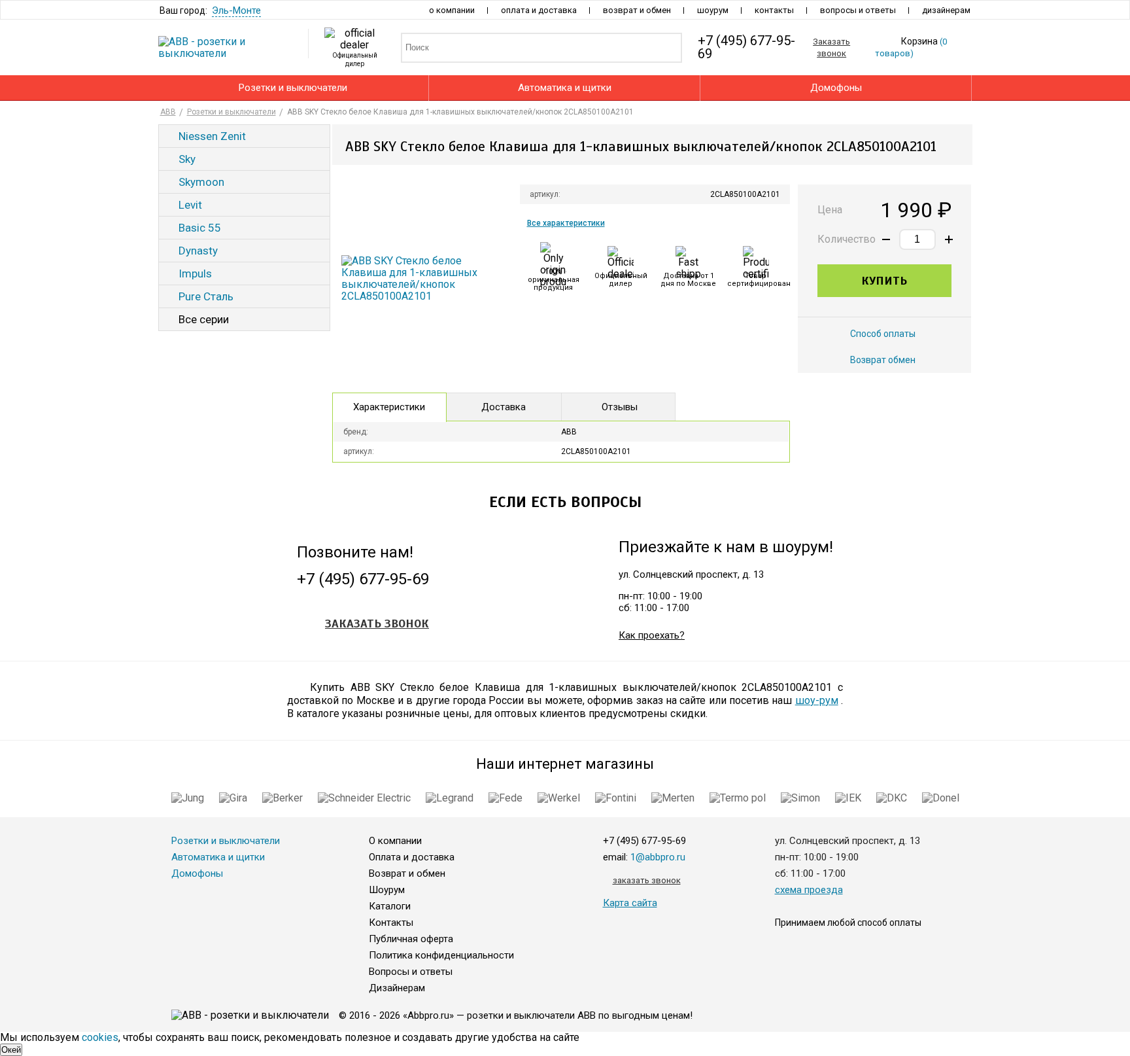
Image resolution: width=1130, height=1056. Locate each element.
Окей (11, 1050)
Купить (884, 280)
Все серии (204, 319)
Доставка (503, 407)
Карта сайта (630, 903)
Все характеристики (566, 223)
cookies (100, 1037)
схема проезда (809, 890)
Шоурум (712, 10)
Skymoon (201, 181)
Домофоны (836, 88)
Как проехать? (652, 635)
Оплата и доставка (539, 10)
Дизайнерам (946, 10)
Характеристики (389, 407)
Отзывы (620, 407)
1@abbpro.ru (657, 857)
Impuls (195, 273)
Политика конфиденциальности (441, 955)
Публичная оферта (411, 939)
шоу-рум (816, 700)
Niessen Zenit (212, 136)
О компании (452, 10)
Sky (187, 159)
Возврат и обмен (637, 10)
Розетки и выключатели (293, 88)
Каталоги (390, 906)
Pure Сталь (206, 296)
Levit (190, 204)
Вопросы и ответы (858, 10)
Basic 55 (200, 227)
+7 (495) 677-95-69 (363, 580)
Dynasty (198, 250)
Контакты (774, 10)
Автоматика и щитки (564, 88)
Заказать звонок (377, 623)
